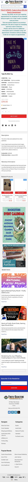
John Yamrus (18, 457)
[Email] (6, 125)
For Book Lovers (19, 436)
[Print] (9, 125)
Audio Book (18, 428)
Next (26, 190)
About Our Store (5, 425)
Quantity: (4, 108)
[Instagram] (12, 412)
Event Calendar (5, 428)
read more (4, 301)
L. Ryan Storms (18, 464)
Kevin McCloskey (5, 462)
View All (17, 467)
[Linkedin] (12, 125)
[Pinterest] (15, 125)
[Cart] (25, 2)
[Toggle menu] (2, 2)
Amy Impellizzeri (5, 465)
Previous (1, 190)
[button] (14, 224)
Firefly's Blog (4, 440)
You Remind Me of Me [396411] (7, 196)
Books (17, 425)
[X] (18, 412)
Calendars (17, 433)
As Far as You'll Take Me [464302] (21, 196)
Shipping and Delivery (6, 431)
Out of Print (4, 457)
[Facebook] (2, 125)
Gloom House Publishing (21, 454)
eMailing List (4, 438)
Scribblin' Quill (4, 459)
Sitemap (3, 443)
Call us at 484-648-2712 (14, 408)
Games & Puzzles (19, 431)
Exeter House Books (6, 454)
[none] (14, 54)
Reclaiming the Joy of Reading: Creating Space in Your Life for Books (13, 357)
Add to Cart (7, 192)
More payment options (14, 121)
